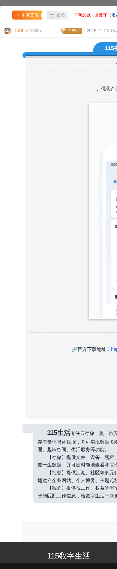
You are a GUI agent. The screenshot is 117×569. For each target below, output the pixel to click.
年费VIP (74, 31)
